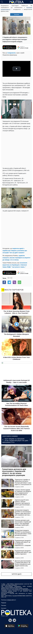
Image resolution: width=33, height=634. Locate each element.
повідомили (11, 53)
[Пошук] (2, 2)
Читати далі (16, 574)
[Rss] (10, 620)
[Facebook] (4, 282)
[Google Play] (22, 626)
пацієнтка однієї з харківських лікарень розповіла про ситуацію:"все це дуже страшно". (15, 250)
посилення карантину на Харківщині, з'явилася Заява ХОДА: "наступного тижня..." (15, 265)
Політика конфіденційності (8, 600)
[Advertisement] (16, 149)
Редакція (3, 602)
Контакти (3, 608)
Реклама (3, 605)
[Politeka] (16, 2)
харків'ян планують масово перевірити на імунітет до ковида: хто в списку (16, 258)
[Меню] (31, 2)
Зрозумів (16, 14)
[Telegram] (9, 282)
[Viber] (14, 282)
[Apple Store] (10, 626)
